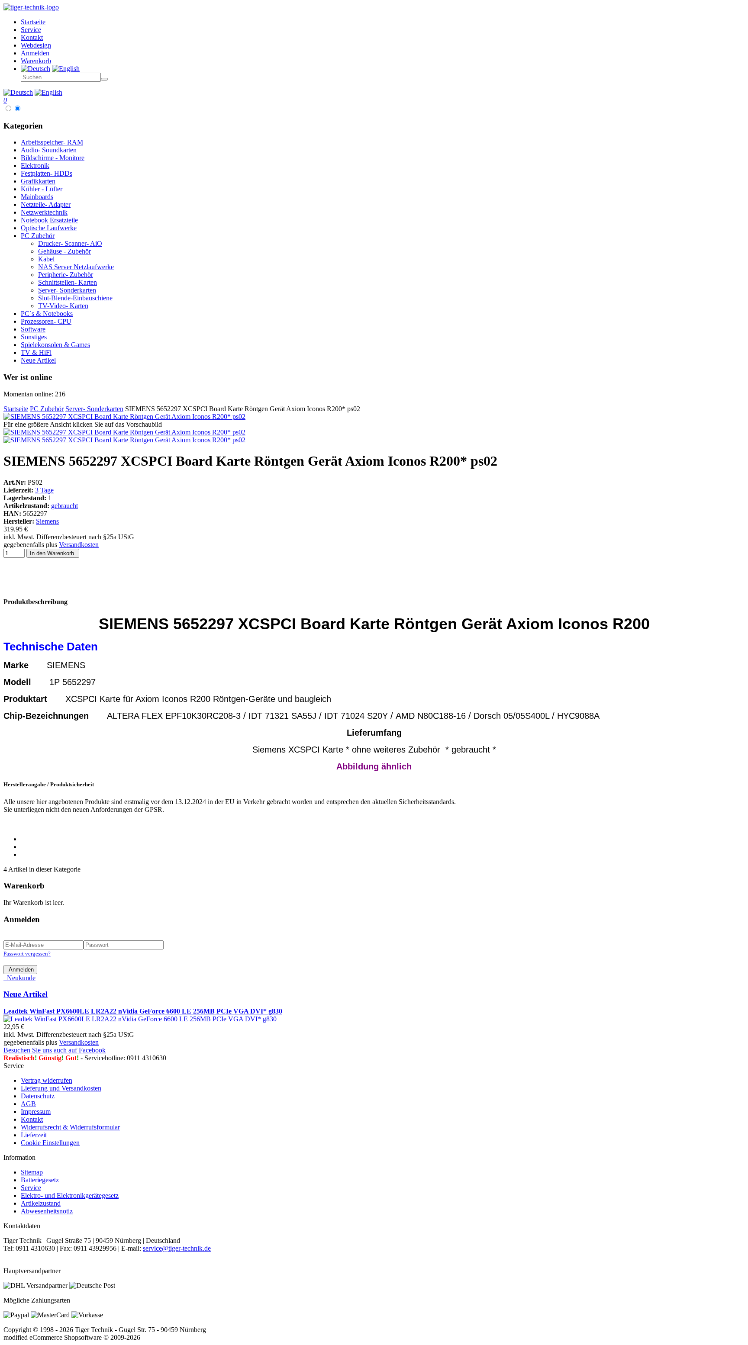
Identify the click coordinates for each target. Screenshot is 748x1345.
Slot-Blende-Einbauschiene (75, 298)
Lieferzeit (34, 1135)
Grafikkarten (38, 181)
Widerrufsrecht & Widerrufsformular (70, 1127)
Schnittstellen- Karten (67, 282)
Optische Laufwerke (49, 228)
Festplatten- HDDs (46, 173)
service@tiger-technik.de (177, 1248)
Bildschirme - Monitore (52, 157)
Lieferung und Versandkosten (61, 1088)
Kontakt (32, 1119)
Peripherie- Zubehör (65, 274)
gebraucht (64, 505)
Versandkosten (79, 544)
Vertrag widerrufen (46, 1080)
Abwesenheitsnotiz (47, 1211)
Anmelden (20, 969)
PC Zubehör (38, 235)
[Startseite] (31, 7)
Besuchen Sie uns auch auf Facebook (54, 1050)
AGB (28, 1103)
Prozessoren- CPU (46, 321)
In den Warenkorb (53, 553)
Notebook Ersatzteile (49, 220)
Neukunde (19, 977)
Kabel (46, 259)
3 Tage (44, 490)
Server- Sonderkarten (67, 290)
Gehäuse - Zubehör (64, 251)
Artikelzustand (41, 1203)
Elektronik (35, 165)
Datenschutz (38, 1096)
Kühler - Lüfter (41, 189)
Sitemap (32, 1172)
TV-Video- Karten (63, 305)
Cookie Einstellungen (50, 1142)
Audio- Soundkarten (49, 150)
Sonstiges (34, 337)
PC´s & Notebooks (47, 313)
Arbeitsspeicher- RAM (52, 142)
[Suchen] (104, 79)
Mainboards (37, 196)
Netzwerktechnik (44, 212)
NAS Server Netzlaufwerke (76, 266)
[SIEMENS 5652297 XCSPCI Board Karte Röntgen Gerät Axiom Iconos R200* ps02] (124, 416)
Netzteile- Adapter (46, 204)
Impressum (36, 1111)
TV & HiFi (36, 352)
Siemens (47, 521)
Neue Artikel (38, 360)
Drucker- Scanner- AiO (70, 243)
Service (31, 1187)
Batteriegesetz (40, 1180)
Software (33, 329)
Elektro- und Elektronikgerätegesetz (70, 1195)
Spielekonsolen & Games (55, 344)
